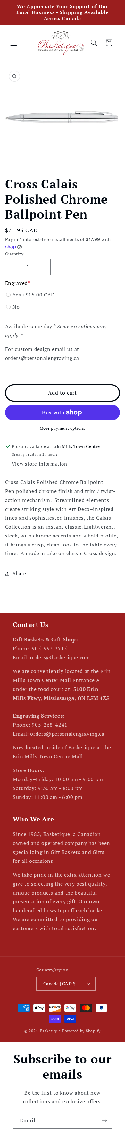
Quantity (14, 254)
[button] (13, 42)
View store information (39, 464)
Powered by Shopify (81, 1031)
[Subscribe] (104, 1121)
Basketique (50, 1031)
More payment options (63, 428)
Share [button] (19, 573)
